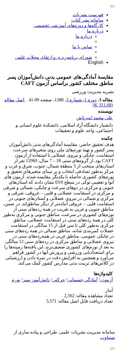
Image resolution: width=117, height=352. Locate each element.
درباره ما (95, 30)
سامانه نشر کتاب (87, 20)
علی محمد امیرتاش (94, 117)
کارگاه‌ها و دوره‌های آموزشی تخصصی (68, 25)
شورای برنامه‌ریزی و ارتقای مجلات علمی (53, 57)
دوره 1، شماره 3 (81, 99)
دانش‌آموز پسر (36, 279)
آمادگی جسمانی (82, 279)
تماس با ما (82, 46)
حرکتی (58, 279)
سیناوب (107, 337)
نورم (16, 279)
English (95, 62)
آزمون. (106, 279)
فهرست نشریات (88, 14)
